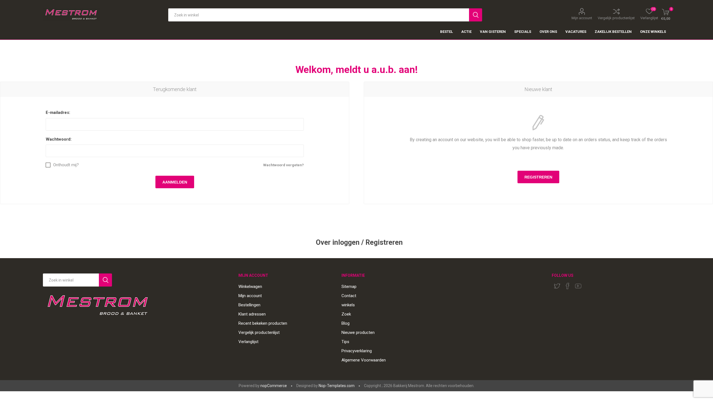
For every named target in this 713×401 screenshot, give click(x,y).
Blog (345, 323)
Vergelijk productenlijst (616, 18)
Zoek (346, 314)
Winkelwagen (250, 286)
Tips (345, 341)
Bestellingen (249, 304)
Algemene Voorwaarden (363, 360)
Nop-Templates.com (337, 385)
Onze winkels (653, 32)
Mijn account (582, 18)
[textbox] (318, 14)
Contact (348, 295)
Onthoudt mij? (66, 165)
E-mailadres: (58, 112)
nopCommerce (273, 385)
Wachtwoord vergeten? (283, 165)
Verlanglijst (248, 341)
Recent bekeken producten (262, 323)
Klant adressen (252, 314)
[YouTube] (578, 286)
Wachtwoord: (59, 139)
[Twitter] (557, 286)
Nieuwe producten (358, 332)
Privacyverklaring (356, 350)
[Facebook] (567, 286)
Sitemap (348, 286)
